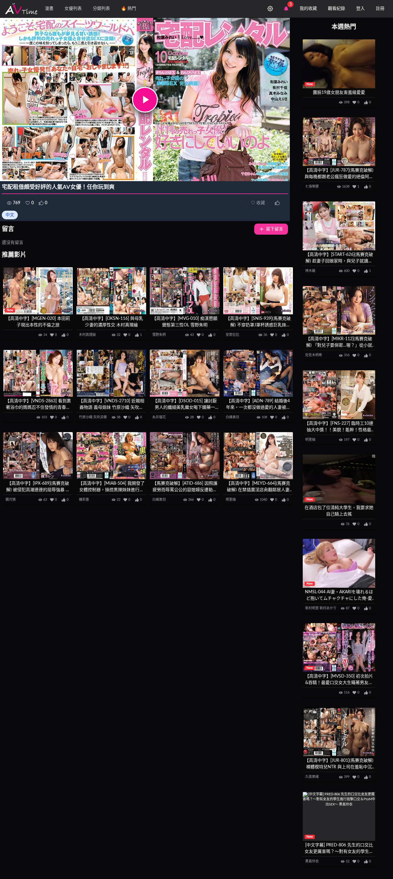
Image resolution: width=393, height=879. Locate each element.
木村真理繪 (87, 334)
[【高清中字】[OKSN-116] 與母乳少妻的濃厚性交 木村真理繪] (111, 290)
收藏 (258, 203)
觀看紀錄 (336, 8)
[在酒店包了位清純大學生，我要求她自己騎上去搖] (339, 479)
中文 (10, 215)
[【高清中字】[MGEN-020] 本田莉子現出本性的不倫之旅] (38, 290)
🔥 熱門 (128, 8)
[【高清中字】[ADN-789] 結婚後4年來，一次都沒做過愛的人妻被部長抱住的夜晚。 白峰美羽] (258, 373)
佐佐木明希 (313, 355)
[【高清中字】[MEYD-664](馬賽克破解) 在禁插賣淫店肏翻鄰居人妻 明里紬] (258, 455)
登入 (360, 8)
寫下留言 (274, 229)
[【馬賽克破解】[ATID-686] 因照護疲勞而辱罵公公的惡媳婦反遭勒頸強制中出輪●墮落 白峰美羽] (185, 455)
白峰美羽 (232, 417)
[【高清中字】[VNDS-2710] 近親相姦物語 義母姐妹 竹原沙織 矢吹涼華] (111, 373)
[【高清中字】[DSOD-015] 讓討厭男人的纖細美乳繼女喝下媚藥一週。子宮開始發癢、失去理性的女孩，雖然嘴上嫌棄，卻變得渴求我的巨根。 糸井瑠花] (185, 373)
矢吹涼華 (100, 417)
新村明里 (312, 608)
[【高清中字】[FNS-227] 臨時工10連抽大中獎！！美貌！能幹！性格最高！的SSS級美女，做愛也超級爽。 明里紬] (339, 394)
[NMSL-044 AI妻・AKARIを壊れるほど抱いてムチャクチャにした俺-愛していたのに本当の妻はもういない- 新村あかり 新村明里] (339, 563)
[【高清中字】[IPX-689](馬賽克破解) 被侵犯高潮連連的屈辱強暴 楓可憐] (38, 455)
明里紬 (231, 499)
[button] (145, 100)
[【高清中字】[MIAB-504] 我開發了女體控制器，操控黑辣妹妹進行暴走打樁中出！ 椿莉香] (111, 455)
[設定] (270, 8)
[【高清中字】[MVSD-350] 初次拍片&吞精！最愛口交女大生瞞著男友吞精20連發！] (339, 647)
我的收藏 (308, 8)
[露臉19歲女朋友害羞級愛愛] (339, 63)
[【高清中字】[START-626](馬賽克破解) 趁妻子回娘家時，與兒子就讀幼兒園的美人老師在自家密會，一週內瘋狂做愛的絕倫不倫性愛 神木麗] (339, 225)
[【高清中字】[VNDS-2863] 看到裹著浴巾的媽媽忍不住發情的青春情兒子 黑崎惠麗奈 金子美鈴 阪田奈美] (38, 373)
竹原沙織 (85, 417)
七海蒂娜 (312, 186)
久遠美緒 (312, 776)
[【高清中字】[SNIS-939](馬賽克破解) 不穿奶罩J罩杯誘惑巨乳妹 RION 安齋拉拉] (258, 290)
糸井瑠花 (159, 417)
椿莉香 (84, 499)
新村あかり (328, 608)
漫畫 (49, 8)
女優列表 (73, 8)
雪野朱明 (159, 334)
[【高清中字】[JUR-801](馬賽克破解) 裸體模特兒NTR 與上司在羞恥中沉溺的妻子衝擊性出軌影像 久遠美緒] (339, 732)
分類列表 (101, 8)
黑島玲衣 (312, 861)
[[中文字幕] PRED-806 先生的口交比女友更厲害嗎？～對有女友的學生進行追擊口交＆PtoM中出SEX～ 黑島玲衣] (339, 816)
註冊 (380, 8)
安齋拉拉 (232, 334)
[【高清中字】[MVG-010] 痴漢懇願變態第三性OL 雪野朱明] (185, 290)
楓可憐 (11, 499)
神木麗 (310, 270)
